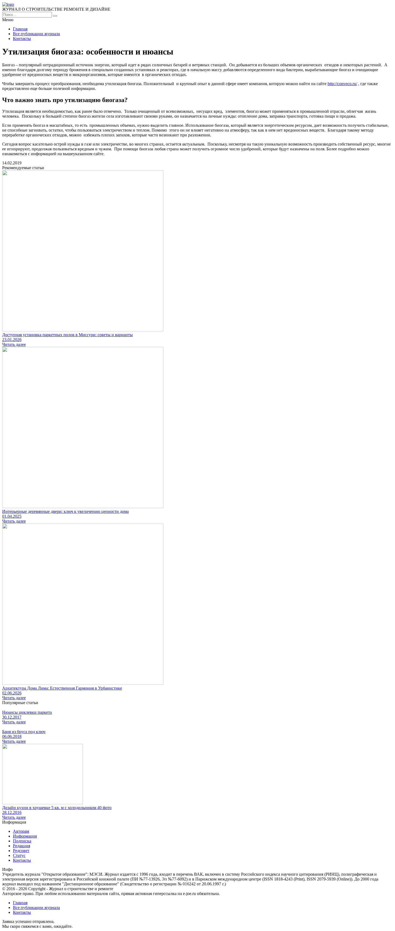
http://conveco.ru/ (342, 83)
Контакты (22, 38)
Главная (20, 29)
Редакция (21, 845)
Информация (25, 836)
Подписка (22, 841)
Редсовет (21, 850)
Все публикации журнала (36, 33)
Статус (19, 855)
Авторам (21, 831)
